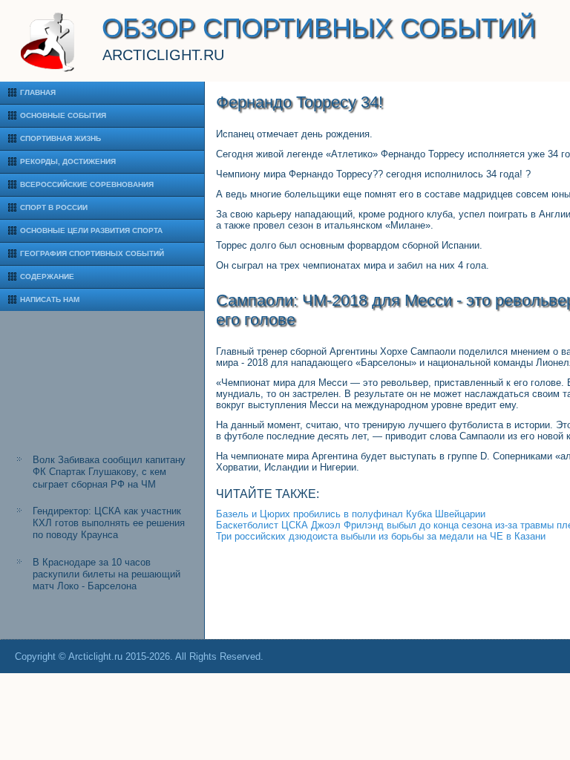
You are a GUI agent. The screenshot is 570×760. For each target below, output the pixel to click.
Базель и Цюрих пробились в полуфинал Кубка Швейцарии (350, 514)
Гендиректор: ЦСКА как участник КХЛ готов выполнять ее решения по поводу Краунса (109, 523)
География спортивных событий (92, 253)
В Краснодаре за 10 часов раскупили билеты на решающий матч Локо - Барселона (106, 574)
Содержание (47, 276)
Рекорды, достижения (68, 161)
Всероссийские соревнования (87, 184)
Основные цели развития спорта (91, 230)
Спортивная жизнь (60, 138)
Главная (38, 92)
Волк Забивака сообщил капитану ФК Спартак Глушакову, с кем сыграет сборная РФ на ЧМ (109, 472)
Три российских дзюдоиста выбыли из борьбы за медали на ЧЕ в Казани (381, 536)
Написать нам (49, 299)
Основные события (63, 115)
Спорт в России (54, 207)
